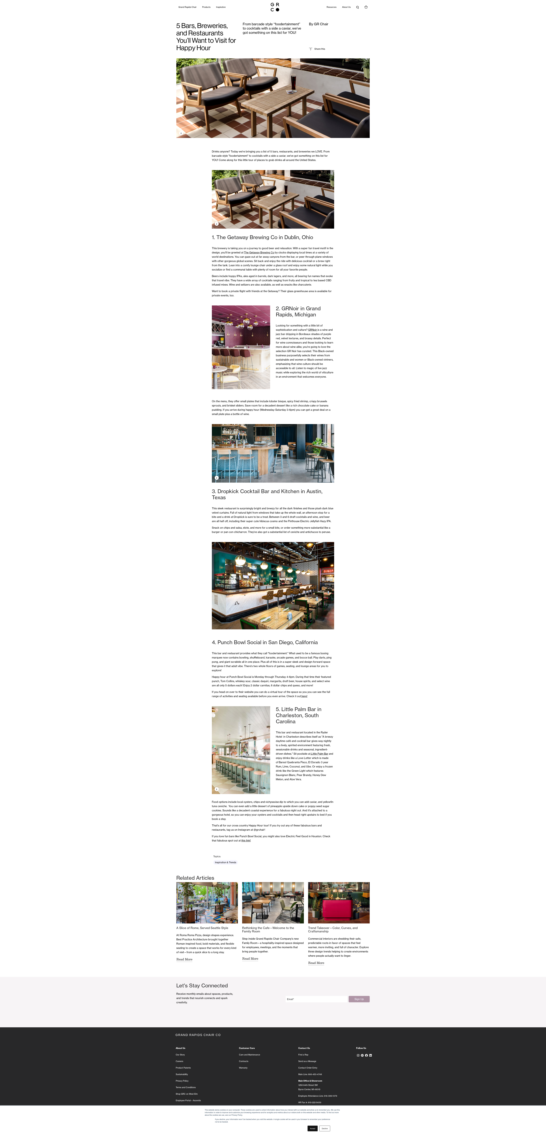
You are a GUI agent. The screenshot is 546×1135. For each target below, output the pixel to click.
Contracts (243, 1061)
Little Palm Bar (319, 753)
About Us (346, 7)
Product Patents (183, 1068)
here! (304, 696)
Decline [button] (325, 1128)
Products (206, 7)
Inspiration (221, 7)
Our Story (180, 1054)
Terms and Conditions (186, 1087)
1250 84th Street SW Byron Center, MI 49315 (310, 1085)
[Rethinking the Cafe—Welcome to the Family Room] (273, 902)
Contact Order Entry (307, 1068)
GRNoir (313, 329)
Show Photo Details (181, 133)
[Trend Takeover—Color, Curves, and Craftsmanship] (339, 902)
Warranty (243, 1068)
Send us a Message (307, 1061)
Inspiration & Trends (225, 862)
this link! (246, 840)
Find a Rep (303, 1054)
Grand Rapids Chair (187, 7)
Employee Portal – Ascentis (188, 1100)
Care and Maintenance (249, 1054)
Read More (184, 959)
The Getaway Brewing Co (259, 252)
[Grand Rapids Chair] (275, 7)
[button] (317, 48)
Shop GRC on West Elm (187, 1094)
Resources (331, 7)
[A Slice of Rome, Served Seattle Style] (207, 902)
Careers (179, 1061)
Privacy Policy (182, 1081)
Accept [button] (312, 1128)
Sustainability (182, 1074)
